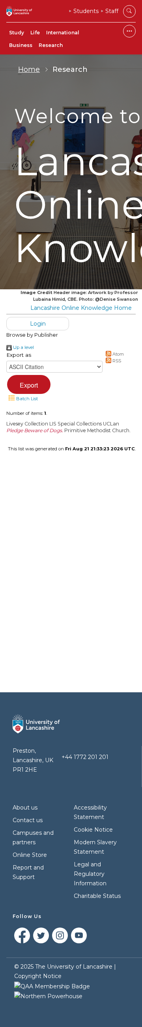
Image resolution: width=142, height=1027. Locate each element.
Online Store (30, 854)
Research (51, 45)
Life (35, 33)
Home (29, 69)
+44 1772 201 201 (85, 757)
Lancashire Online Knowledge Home (81, 307)
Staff (111, 11)
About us (25, 807)
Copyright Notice (38, 976)
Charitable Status (97, 896)
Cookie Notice (93, 829)
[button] (28, 384)
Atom (117, 354)
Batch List (26, 398)
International (62, 33)
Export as (18, 355)
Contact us (28, 820)
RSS (116, 361)
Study (16, 33)
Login (38, 323)
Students (86, 11)
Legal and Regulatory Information (90, 874)
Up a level (23, 347)
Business (20, 45)
